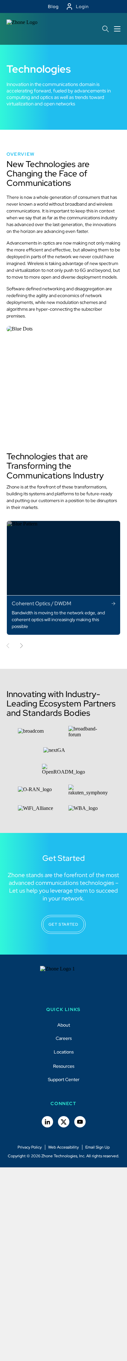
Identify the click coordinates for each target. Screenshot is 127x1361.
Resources (63, 1066)
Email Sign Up (97, 1147)
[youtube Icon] (80, 1121)
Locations (64, 1052)
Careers (64, 1038)
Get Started (63, 924)
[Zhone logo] (24, 28)
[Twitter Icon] (63, 1121)
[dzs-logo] (63, 982)
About (63, 1025)
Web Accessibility (63, 1147)
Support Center (63, 1079)
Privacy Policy (30, 1147)
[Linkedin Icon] (47, 1121)
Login (82, 6)
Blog (53, 6)
